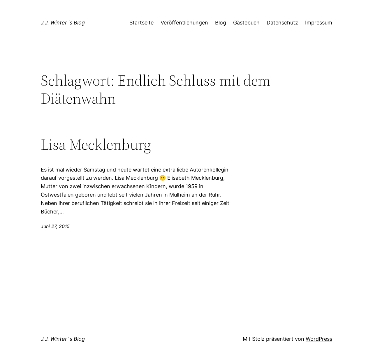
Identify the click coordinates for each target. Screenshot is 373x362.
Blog (220, 23)
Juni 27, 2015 (55, 226)
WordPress (319, 339)
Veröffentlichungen (184, 23)
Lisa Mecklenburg (96, 144)
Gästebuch (246, 23)
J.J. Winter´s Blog (63, 23)
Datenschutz (282, 23)
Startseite (141, 23)
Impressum (318, 23)
